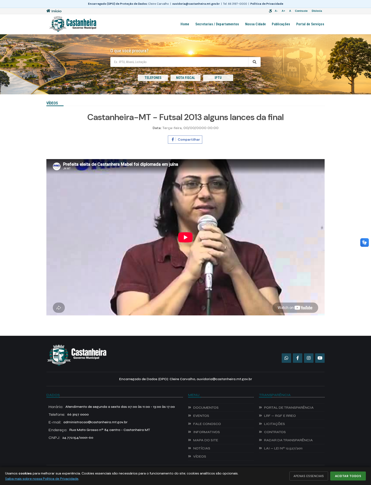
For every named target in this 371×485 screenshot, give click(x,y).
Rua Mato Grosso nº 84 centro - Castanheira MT (99, 430)
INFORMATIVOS (206, 432)
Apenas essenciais (308, 476)
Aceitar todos (348, 476)
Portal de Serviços (310, 24)
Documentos (206, 407)
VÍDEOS (199, 456)
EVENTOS (201, 416)
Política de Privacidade (266, 4)
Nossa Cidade (255, 24)
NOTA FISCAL (185, 78)
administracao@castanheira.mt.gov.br (88, 422)
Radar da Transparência (288, 440)
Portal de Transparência (289, 407)
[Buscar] (254, 62)
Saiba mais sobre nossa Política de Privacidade (41, 478)
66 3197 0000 (69, 414)
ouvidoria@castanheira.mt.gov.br (196, 4)
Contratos (275, 432)
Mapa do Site (205, 440)
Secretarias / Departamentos (217, 24)
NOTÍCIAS (201, 448)
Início (56, 11)
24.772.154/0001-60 (71, 437)
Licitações (274, 424)
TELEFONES (152, 78)
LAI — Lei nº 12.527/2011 (283, 448)
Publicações (281, 24)
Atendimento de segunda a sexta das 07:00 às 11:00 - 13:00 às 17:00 (112, 407)
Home (185, 24)
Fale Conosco (207, 424)
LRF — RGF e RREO (280, 416)
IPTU (218, 78)
